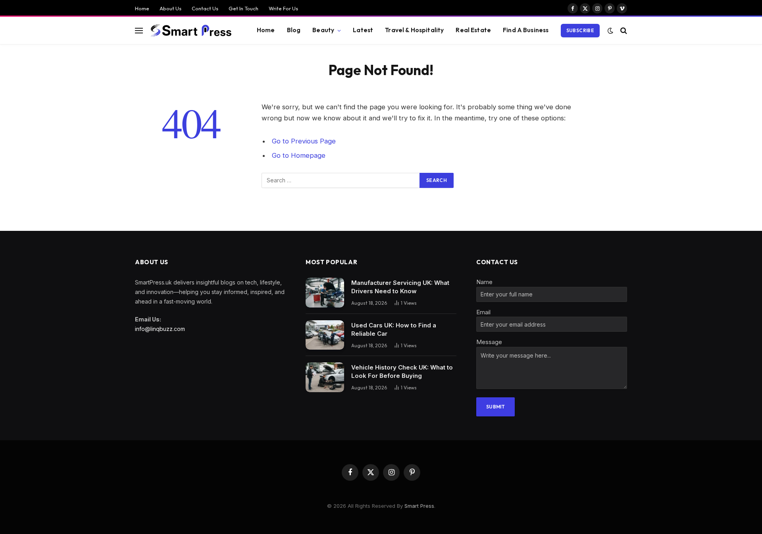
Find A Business (525, 30)
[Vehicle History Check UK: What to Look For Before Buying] (325, 377)
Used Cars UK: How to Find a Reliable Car (393, 329)
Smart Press (419, 506)
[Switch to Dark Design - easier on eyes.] (610, 30)
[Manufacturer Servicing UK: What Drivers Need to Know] (325, 293)
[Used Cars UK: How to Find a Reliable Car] (325, 335)
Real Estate (473, 30)
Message (489, 342)
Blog (294, 30)
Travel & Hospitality (414, 30)
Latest (363, 30)
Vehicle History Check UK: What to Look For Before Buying (402, 371)
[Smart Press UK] (193, 30)
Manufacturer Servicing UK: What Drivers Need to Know (400, 287)
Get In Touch (243, 8)
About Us (170, 8)
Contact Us (205, 8)
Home (142, 8)
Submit (495, 407)
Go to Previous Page (304, 141)
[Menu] (139, 30)
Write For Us (283, 8)
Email (483, 312)
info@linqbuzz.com (160, 328)
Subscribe (580, 30)
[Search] (623, 30)
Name (484, 282)
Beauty (323, 30)
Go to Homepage (298, 155)
